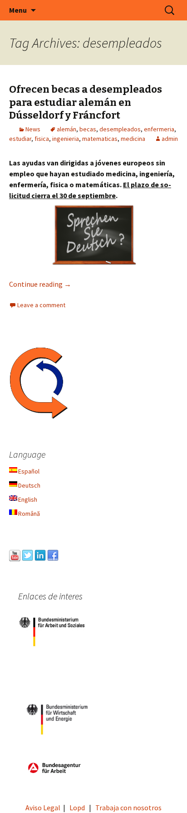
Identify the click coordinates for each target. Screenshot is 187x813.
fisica (41, 139)
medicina (133, 139)
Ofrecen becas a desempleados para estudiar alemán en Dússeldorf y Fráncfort (85, 102)
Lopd (77, 807)
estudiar (20, 139)
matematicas (100, 139)
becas (87, 129)
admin (170, 139)
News (32, 129)
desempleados (120, 129)
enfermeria (159, 129)
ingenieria (65, 139)
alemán (66, 129)
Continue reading (40, 284)
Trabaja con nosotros (128, 807)
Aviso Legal (42, 807)
